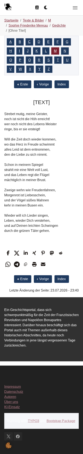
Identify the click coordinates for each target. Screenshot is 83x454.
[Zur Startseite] (7, 7)
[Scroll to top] (74, 445)
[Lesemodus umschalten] (37, 7)
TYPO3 (33, 421)
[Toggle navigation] (75, 7)
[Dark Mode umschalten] (46, 7)
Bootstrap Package (61, 421)
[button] (8, 253)
